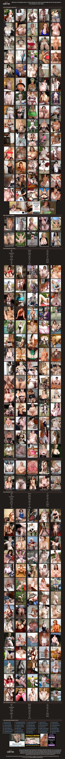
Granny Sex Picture (44, 725)
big (11, 251)
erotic (47, 251)
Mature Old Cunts (19, 731)
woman (29, 507)
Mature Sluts (18, 728)
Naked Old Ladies (31, 725)
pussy (47, 259)
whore (47, 262)
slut (11, 262)
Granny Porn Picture (56, 725)
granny (29, 253)
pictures (11, 259)
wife (11, 507)
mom (47, 254)
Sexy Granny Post (43, 731)
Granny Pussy (43, 726)
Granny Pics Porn (31, 726)
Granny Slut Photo (7, 725)
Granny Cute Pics (7, 722)
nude (30, 256)
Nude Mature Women (8, 731)
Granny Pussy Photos (32, 722)
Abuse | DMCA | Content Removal (36, 757)
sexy (29, 260)
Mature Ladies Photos (44, 728)
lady (47, 253)
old (47, 256)
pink (29, 259)
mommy (11, 256)
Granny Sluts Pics (55, 723)
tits (29, 262)
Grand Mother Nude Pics (20, 722)
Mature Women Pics (32, 728)
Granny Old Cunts (19, 729)
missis (29, 254)
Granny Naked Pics (8, 728)
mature (11, 254)
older (12, 257)
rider (11, 260)
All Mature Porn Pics (20, 726)
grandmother (11, 253)
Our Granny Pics (31, 729)
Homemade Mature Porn (20, 723)
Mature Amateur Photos (9, 729)
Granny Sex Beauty (20, 725)
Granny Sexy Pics (31, 723)
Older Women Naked (44, 729)
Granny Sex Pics (43, 722)
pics (47, 257)
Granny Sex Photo (55, 729)
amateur (29, 250)
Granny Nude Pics (7, 726)
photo (29, 257)
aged (11, 250)
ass (47, 250)
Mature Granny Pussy (44, 723)
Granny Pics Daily (7, 723)
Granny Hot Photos (55, 731)
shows (47, 260)
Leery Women (54, 726)
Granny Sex (30, 731)
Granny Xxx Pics (54, 722)
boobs (29, 251)
